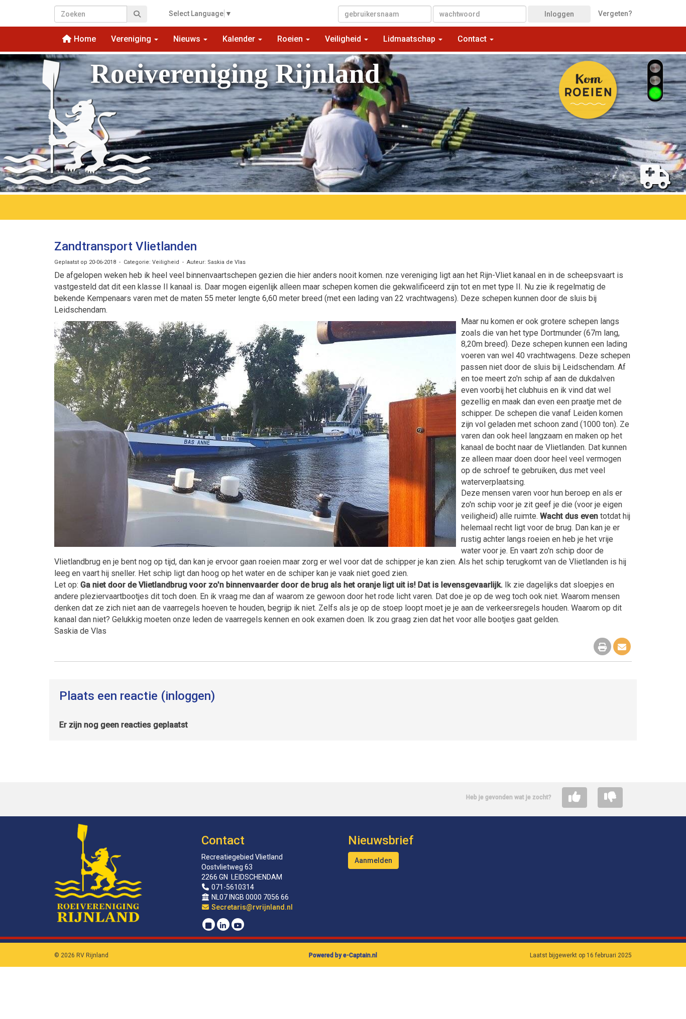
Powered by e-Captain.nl (343, 955)
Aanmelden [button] (373, 860)
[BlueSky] (208, 926)
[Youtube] (238, 926)
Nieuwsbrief (380, 840)
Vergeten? (615, 14)
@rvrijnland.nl (252, 907)
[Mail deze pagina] (622, 647)
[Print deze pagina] (602, 647)
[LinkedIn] (223, 926)
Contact (223, 840)
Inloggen (559, 14)
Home (84, 39)
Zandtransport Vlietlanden (125, 246)
